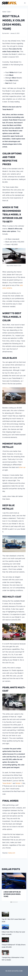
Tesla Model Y (7, 783)
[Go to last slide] (4, 887)
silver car (22, 467)
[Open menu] (24, 3)
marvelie (6, 33)
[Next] (24, 887)
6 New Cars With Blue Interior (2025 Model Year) (12, 894)
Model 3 (19, 783)
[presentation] (14, 881)
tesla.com (11, 853)
